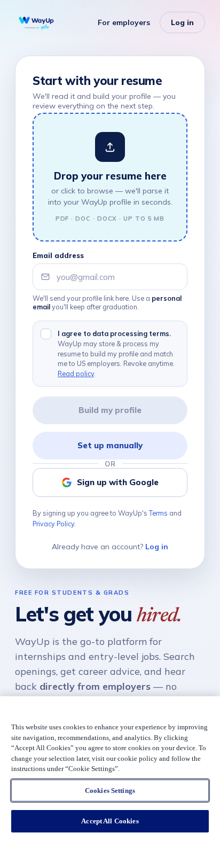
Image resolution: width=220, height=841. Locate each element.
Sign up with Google (118, 482)
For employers (124, 22)
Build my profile (110, 410)
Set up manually (110, 445)
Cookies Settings (110, 791)
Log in (182, 22)
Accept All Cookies (109, 821)
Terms (158, 513)
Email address (58, 255)
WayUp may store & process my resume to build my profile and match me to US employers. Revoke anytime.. (116, 353)
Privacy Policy (53, 523)
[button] (110, 177)
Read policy (76, 373)
